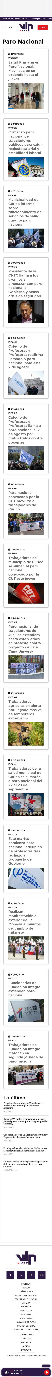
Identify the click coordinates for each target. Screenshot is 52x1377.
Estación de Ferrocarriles (14, 19)
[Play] (46, 1372)
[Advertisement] (26, 1202)
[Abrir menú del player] (46, 1365)
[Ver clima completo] (11, 27)
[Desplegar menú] (4, 27)
